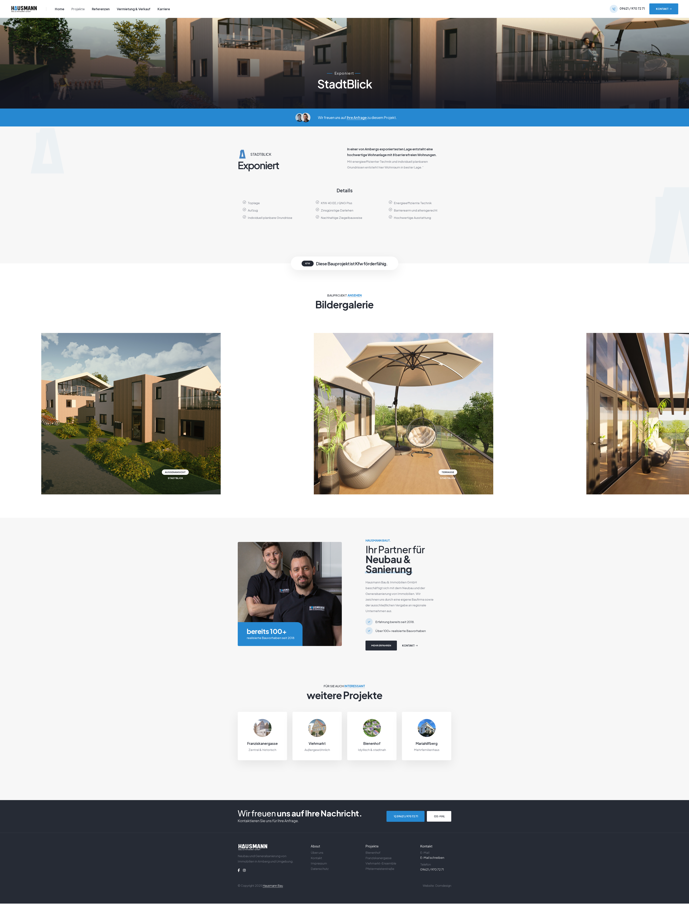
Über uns (317, 852)
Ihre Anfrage (357, 117)
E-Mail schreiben (432, 857)
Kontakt (316, 858)
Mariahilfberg (426, 743)
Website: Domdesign (437, 885)
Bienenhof (372, 743)
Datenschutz (320, 869)
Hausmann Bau (273, 885)
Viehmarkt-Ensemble (380, 863)
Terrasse (448, 472)
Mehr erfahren (381, 645)
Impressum (319, 863)
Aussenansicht (175, 472)
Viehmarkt (317, 743)
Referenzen (101, 9)
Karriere (164, 9)
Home (59, 9)
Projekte (78, 9)
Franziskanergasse (262, 743)
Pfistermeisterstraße (379, 869)
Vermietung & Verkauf (133, 9)
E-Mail (441, 816)
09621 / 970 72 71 (407, 816)
